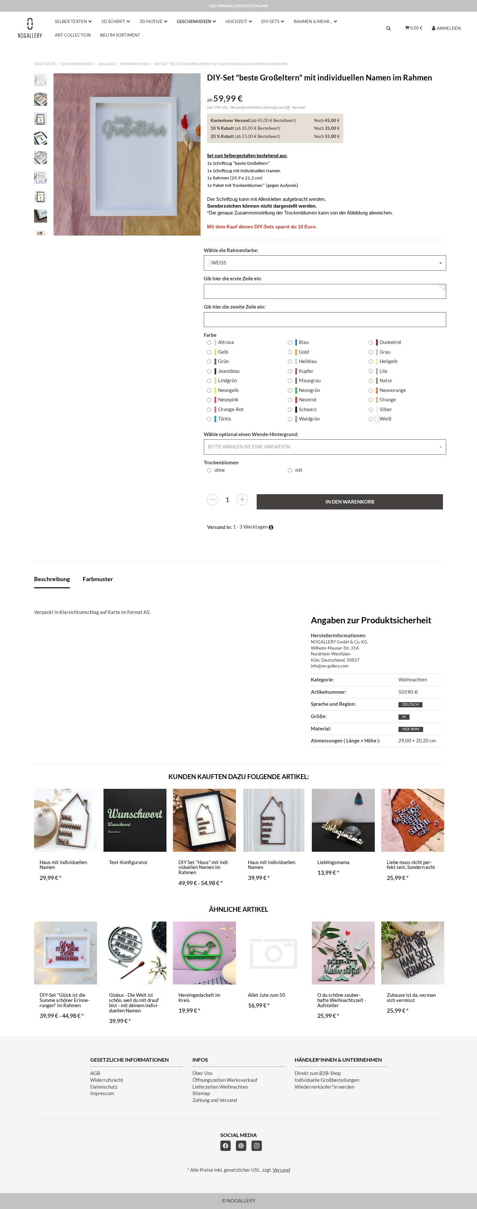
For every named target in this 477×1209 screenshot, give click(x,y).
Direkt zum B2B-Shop (318, 1073)
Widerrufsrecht (106, 1080)
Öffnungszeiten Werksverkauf (224, 1080)
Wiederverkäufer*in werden (324, 1087)
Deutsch (410, 704)
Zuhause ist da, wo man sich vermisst (411, 997)
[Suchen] (388, 28)
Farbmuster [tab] (98, 578)
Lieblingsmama (333, 862)
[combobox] (325, 263)
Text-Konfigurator (128, 862)
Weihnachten (412, 679)
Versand (298, 107)
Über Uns (202, 1073)
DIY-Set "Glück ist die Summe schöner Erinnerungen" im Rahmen (65, 1000)
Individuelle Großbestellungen (327, 1080)
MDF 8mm (410, 729)
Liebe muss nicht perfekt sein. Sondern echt (411, 865)
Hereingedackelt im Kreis (199, 997)
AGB (95, 1073)
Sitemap (201, 1093)
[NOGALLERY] (30, 28)
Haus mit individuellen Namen (63, 865)
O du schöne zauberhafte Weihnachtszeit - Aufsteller (341, 1000)
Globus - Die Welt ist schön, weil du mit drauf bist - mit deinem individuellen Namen (134, 1002)
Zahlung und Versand (214, 1100)
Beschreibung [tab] (52, 578)
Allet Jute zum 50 (266, 995)
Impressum (102, 1093)
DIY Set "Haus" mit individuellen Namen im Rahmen (203, 867)
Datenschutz (103, 1087)
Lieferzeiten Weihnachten (220, 1087)
